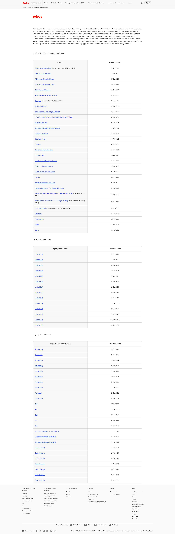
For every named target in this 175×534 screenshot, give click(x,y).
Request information (115, 494)
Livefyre (37, 177)
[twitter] (44, 531)
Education (68, 492)
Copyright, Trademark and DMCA (75, 3)
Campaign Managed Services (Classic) (47, 128)
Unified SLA (39, 254)
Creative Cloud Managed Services (46, 161)
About (133, 494)
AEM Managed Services (43, 90)
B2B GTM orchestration (49, 503)
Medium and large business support (96, 501)
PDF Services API (41, 208)
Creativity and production (50, 501)
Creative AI (24, 493)
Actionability (39, 349)
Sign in (148, 3)
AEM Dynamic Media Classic (44, 79)
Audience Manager (41, 122)
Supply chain (135, 509)
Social (37, 224)
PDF (23, 503)
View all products (26, 513)
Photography (25, 496)
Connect (38, 144)
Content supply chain (49, 496)
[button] (142, 2)
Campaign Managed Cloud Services (47, 431)
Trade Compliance (56, 3)
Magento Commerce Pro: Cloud (45, 182)
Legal (45, 3)
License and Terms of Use (115, 3)
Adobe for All (135, 516)
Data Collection (40, 447)
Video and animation (27, 501)
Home (24, 7)
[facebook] (37, 531)
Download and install (93, 494)
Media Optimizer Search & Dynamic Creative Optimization (53, 193)
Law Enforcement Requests (96, 3)
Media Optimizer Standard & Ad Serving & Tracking (51, 201)
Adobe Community (92, 496)
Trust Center (135, 511)
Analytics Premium (41, 106)
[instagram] (40, 531)
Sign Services (39, 219)
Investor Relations (136, 506)
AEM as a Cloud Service (43, 73)
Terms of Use (102, 531)
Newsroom (135, 501)
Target (37, 230)
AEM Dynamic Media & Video (44, 84)
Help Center (91, 492)
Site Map (143, 531)
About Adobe (35, 3)
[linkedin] (47, 531)
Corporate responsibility (138, 504)
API (36, 404)
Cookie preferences (111, 531)
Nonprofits (68, 494)
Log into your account (137, 492)
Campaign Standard (41, 133)
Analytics (38, 101)
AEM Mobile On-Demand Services (46, 95)
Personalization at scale (50, 493)
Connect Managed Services (44, 150)
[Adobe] (25, 3)
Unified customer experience (51, 498)
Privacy (130, 3)
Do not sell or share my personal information (128, 531)
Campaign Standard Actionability (45, 436)
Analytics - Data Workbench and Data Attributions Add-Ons (54, 117)
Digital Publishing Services (44, 166)
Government (69, 496)
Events (134, 499)
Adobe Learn (91, 499)
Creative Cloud (40, 155)
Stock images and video (28, 510)
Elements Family (26, 508)
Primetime (38, 214)
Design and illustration (27, 498)
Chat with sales (114, 492)
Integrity (134, 514)
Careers (134, 496)
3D (22, 506)
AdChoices (150, 531)
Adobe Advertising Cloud (43, 68)
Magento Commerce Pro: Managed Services (49, 188)
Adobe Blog (135, 519)
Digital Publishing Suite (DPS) (45, 172)
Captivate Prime (40, 139)
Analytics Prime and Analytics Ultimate (47, 112)
